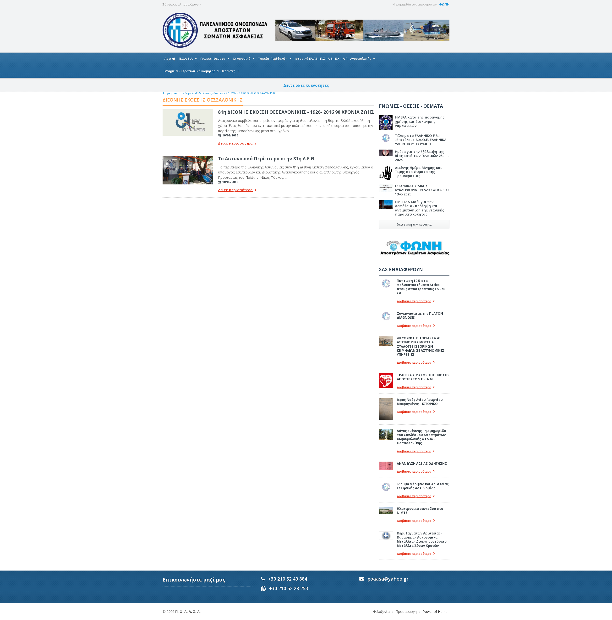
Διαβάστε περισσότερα (414, 301)
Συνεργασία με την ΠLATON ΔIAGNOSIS (420, 315)
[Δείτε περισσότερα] (188, 111)
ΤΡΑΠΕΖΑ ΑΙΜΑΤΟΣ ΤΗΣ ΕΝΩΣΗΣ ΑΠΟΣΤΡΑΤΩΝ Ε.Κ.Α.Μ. (423, 377)
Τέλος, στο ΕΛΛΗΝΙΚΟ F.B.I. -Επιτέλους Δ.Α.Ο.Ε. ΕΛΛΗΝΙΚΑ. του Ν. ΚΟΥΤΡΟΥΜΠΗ (421, 139)
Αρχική (169, 58)
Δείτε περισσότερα (235, 143)
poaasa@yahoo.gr (388, 579)
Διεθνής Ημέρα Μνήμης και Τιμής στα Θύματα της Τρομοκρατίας (418, 171)
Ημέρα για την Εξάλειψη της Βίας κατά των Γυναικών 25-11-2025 (422, 155)
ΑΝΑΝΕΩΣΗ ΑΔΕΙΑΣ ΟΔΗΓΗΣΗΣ (422, 463)
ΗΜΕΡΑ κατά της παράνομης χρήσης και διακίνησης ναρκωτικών (419, 121)
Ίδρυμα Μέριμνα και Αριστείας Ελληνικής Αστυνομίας (423, 486)
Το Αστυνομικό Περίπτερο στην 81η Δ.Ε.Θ (266, 159)
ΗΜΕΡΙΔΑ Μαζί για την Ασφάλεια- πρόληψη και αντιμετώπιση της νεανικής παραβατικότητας (419, 207)
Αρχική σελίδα (172, 93)
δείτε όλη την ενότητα (414, 224)
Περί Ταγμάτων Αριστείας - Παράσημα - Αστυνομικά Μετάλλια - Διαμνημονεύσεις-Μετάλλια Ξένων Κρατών (422, 539)
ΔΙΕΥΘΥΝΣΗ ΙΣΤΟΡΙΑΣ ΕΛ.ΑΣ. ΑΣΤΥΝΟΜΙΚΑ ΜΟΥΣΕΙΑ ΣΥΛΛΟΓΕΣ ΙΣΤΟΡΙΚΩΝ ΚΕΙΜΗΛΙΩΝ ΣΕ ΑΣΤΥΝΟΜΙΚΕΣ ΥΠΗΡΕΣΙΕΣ (420, 346)
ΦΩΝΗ (444, 4)
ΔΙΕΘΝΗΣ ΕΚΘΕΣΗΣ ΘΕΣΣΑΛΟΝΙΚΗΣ (252, 93)
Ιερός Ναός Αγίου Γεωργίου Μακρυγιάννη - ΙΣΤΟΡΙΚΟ (420, 402)
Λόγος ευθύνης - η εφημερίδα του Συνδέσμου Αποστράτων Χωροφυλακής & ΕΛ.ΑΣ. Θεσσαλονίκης (421, 437)
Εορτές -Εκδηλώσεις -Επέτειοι (205, 93)
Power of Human (436, 611)
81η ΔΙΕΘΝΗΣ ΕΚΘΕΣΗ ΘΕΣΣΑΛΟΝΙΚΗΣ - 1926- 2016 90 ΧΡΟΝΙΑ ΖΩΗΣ (296, 112)
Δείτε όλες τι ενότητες (306, 85)
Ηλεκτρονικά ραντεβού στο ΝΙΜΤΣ (420, 511)
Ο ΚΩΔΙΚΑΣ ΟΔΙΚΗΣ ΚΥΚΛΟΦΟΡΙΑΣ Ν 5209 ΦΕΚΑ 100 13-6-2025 (421, 189)
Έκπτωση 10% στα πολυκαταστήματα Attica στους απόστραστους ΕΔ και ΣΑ (421, 287)
